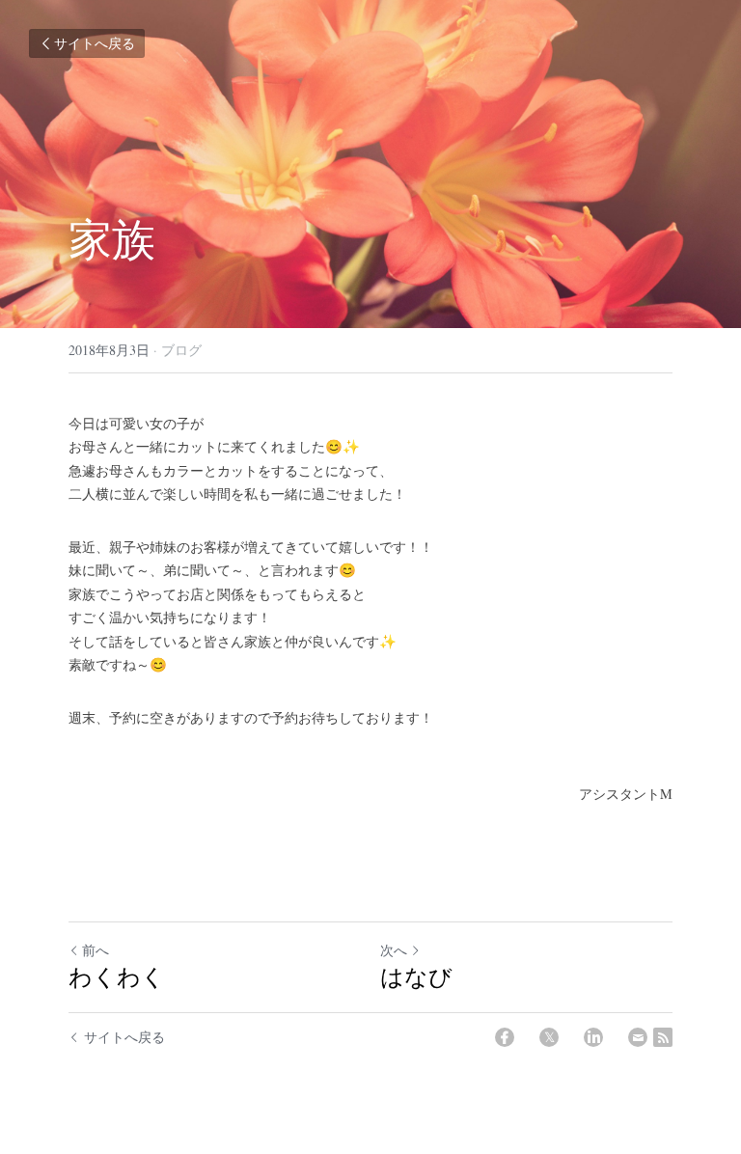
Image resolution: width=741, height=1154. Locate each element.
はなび (416, 976)
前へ (95, 950)
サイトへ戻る (94, 43)
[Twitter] (549, 1037)
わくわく (117, 976)
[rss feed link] (662, 1037)
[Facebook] (504, 1037)
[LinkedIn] (593, 1037)
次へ (393, 950)
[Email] (637, 1037)
